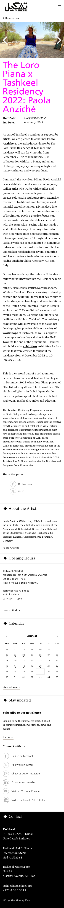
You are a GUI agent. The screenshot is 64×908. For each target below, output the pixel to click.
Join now (8, 737)
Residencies (12, 18)
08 (57, 655)
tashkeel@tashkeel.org (17, 886)
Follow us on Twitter (22, 765)
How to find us (11, 610)
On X (20, 491)
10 (15, 660)
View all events (11, 687)
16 (7, 665)
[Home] (20, 7)
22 (57, 665)
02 (7, 655)
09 (7, 660)
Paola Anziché (11, 548)
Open (59, 4)
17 (15, 665)
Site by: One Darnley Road (16, 900)
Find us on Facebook (22, 756)
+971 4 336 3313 (14, 890)
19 (32, 665)
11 (23, 660)
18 (23, 665)
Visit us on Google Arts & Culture (29, 800)
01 (57, 649)
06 (40, 655)
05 (32, 655)
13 (40, 660)
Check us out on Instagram (26, 773)
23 (7, 671)
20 (40, 665)
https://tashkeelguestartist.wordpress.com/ (30, 288)
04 (23, 655)
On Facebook (24, 484)
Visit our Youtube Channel (26, 791)
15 (57, 660)
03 (15, 655)
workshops (10, 333)
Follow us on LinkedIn (23, 782)
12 (32, 660)
